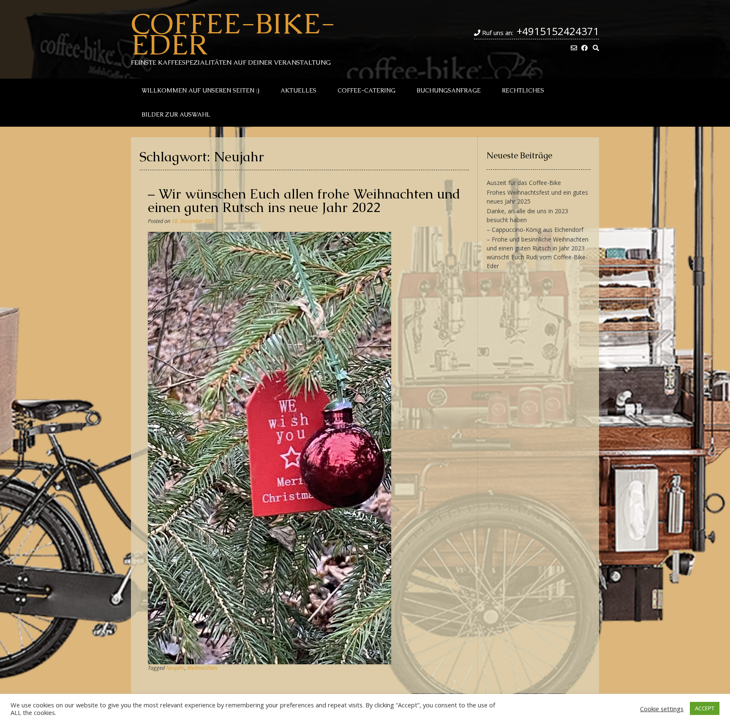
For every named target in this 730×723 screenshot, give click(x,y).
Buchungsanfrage (449, 90)
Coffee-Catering (366, 90)
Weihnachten (202, 667)
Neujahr (175, 667)
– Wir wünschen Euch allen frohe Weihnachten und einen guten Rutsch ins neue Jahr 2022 (304, 200)
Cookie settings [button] (662, 708)
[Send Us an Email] (574, 48)
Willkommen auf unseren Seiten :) (200, 90)
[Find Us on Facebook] (584, 48)
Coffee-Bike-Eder (233, 34)
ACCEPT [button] (704, 708)
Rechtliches (523, 90)
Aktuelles (298, 90)
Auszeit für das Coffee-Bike (524, 183)
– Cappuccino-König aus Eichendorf (535, 230)
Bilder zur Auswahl (176, 114)
